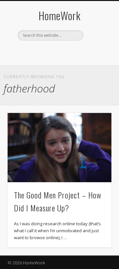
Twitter (52, 52)
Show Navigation (95, 59)
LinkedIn (79, 52)
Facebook (38, 52)
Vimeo (65, 52)
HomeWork (60, 15)
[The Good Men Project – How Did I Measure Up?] (59, 147)
